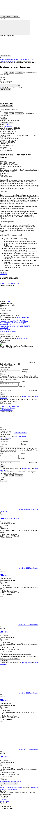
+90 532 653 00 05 (22, 317)
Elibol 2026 (5, 575)
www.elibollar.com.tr (6, 329)
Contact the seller (6, 105)
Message (22, 386)
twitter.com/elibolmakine (8, 331)
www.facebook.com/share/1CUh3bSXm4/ (14, 321)
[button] (19, 46)
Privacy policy (18, 787)
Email (23, 381)
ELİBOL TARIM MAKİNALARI (10, 284)
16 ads (8, 302)
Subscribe (4, 660)
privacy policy (27, 396)
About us (3, 781)
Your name (24, 369)
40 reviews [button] (3, 308)
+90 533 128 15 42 (22, 338)
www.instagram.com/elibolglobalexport (13, 323)
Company (24, 372)
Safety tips (3, 274)
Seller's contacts (15, 781)
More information (5, 438)
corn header (8, 126)
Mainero (7, 124)
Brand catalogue (11, 789)
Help (8, 781)
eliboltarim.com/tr (5, 324)
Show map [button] (32, 362)
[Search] (15, 27)
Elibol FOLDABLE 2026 (10, 518)
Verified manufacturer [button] (7, 285)
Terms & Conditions (6, 787)
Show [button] (14, 317)
